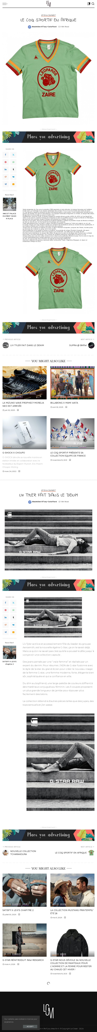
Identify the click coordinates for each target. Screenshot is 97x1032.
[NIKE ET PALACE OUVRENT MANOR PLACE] (9, 204)
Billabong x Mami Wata (64, 402)
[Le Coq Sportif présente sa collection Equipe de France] (72, 432)
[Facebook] (6, 155)
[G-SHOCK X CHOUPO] (25, 432)
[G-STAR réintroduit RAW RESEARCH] (25, 940)
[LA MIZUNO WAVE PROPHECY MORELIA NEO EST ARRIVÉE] (25, 382)
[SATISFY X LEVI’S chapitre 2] (9, 652)
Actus (7, 393)
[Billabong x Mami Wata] (72, 382)
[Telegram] (6, 184)
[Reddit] (6, 177)
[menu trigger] (6, 4)
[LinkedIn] (6, 170)
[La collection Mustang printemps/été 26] (72, 890)
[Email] (13, 184)
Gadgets (17, 446)
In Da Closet (48, 15)
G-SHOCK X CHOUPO (14, 452)
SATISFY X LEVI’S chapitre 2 (9, 662)
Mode (33, 393)
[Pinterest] (6, 162)
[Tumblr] (13, 170)
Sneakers (9, 397)
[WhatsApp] (13, 162)
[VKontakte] (13, 177)
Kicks (25, 393)
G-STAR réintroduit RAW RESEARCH (23, 960)
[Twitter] (13, 155)
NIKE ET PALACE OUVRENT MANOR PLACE (9, 216)
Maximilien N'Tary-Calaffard (44, 27)
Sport (19, 397)
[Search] (92, 4)
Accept (30, 1026)
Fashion (16, 393)
